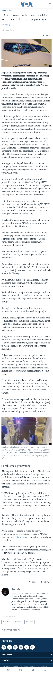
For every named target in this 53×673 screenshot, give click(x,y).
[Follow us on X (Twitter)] (9, 647)
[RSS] (26, 647)
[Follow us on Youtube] (21, 647)
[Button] (47, 35)
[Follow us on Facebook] (3, 647)
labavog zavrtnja (23, 537)
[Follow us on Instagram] (15, 647)
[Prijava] (32, 647)
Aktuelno (6, 11)
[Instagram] (20, 670)
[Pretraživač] (44, 670)
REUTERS (5, 25)
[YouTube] (32, 670)
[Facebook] (8, 670)
